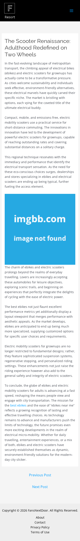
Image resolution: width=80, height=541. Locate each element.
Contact (40, 522)
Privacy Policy (40, 527)
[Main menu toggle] (71, 10)
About (40, 517)
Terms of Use (40, 532)
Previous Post (40, 475)
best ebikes (18, 405)
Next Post (40, 486)
